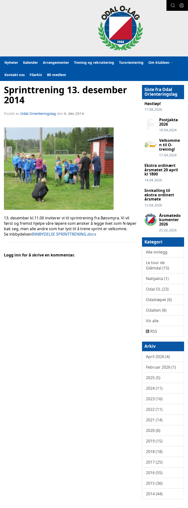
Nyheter (11, 62)
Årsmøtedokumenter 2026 (170, 220)
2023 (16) (154, 398)
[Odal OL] (120, 28)
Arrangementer (56, 62)
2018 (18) (154, 451)
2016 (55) (154, 472)
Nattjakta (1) (157, 278)
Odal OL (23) (157, 289)
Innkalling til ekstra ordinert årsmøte (159, 195)
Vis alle (152, 320)
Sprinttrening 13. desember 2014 (65, 95)
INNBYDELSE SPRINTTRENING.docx (64, 234)
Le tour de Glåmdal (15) (157, 265)
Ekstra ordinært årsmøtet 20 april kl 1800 (161, 170)
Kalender (30, 62)
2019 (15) (154, 441)
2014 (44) (154, 493)
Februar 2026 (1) (161, 367)
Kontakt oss (14, 74)
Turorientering (131, 62)
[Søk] (172, 5)
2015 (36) (154, 483)
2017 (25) (154, 462)
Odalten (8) (156, 310)
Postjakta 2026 (168, 122)
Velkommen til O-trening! (169, 145)
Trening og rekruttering (94, 62)
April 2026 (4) (158, 356)
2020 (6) (153, 430)
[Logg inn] (181, 5)
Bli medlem (56, 74)
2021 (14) (154, 420)
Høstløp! (152, 103)
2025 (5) (153, 377)
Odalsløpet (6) (159, 299)
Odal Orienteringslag (38, 113)
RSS (153, 331)
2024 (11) (154, 388)
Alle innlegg (156, 252)
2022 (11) (154, 409)
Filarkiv (36, 74)
